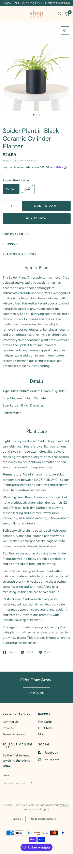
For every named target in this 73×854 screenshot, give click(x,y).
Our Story (45, 728)
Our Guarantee (16, 233)
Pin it (47, 652)
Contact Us (10, 722)
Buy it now (36, 218)
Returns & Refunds (20, 253)
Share (11, 652)
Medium (11, 189)
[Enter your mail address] (31, 783)
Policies (8, 728)
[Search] (59, 14)
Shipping (7, 160)
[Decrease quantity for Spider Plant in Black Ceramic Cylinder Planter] (6, 206)
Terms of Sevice (14, 734)
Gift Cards (45, 722)
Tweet (29, 652)
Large (27, 189)
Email (6, 775)
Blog (41, 734)
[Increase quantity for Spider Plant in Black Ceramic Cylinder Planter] (17, 206)
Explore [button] (36, 692)
